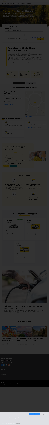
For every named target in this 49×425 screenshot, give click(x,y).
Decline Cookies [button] (37, 414)
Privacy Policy (18, 423)
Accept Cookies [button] (31, 414)
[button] (44, 414)
